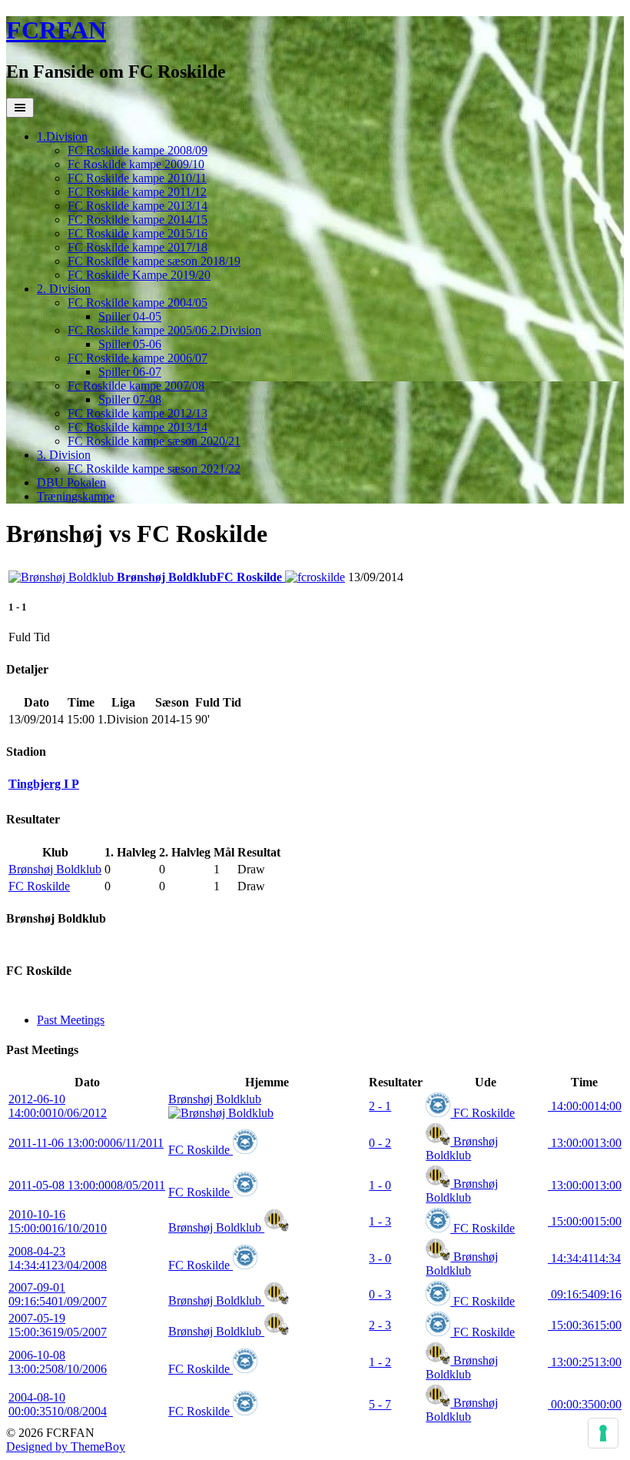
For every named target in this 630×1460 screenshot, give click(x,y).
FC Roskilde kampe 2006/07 (137, 357)
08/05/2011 (86, 1185)
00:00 (585, 1404)
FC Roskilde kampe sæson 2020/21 (154, 440)
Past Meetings (70, 1019)
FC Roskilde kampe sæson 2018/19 (154, 261)
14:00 (585, 1105)
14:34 (584, 1258)
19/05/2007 (57, 1325)
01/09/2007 (57, 1294)
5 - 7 (380, 1404)
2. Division (64, 288)
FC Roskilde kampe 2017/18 (137, 247)
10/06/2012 (57, 1106)
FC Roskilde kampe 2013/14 (137, 205)
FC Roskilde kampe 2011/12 (137, 191)
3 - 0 (380, 1258)
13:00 (585, 1142)
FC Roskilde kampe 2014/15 (137, 219)
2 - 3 (380, 1325)
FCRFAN (56, 30)
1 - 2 (380, 1362)
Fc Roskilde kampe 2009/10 (136, 164)
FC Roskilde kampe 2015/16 (137, 233)
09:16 (585, 1294)
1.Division (62, 136)
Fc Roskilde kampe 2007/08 (136, 385)
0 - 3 (380, 1294)
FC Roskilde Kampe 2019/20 (139, 274)
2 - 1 (380, 1105)
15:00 (585, 1221)
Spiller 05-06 (129, 344)
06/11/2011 (86, 1142)
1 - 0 (380, 1185)
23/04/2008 (57, 1258)
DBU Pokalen (71, 482)
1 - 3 (380, 1221)
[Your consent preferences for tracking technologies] (603, 1433)
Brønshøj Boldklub (54, 869)
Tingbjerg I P (43, 783)
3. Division (64, 454)
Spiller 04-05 (129, 316)
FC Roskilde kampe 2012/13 (137, 413)
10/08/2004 (57, 1404)
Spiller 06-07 (129, 371)
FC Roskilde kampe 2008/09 (137, 150)
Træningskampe (75, 496)
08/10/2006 (57, 1362)
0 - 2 (380, 1142)
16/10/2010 (57, 1221)
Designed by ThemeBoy (65, 1446)
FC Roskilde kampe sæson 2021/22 (154, 468)
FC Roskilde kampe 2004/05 (137, 302)
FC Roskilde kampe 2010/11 (137, 178)
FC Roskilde (39, 886)
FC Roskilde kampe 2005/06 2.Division (164, 330)
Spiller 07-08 (129, 399)
